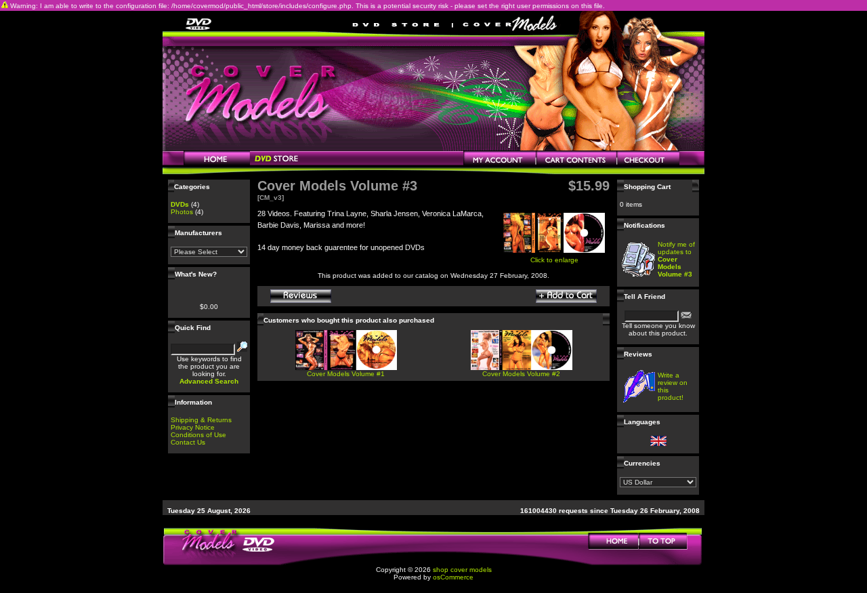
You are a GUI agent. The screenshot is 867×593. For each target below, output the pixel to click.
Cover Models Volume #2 (521, 373)
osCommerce (453, 577)
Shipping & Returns (201, 420)
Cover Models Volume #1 (346, 373)
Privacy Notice (193, 427)
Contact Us (188, 442)
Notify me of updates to (676, 259)
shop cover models (462, 569)
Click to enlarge (554, 260)
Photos (182, 212)
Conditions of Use (198, 434)
